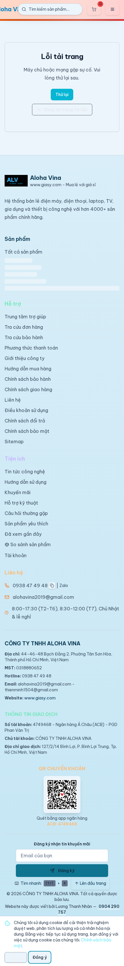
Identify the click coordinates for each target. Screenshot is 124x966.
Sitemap (14, 441)
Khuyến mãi (18, 492)
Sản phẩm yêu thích (26, 524)
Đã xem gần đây (23, 534)
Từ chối (15, 957)
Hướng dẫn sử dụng (25, 482)
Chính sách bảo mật (27, 431)
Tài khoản (16, 555)
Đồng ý (40, 957)
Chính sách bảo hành (28, 379)
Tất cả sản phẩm (23, 252)
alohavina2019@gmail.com (43, 597)
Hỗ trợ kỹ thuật (21, 503)
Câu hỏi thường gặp (26, 513)
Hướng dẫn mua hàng (28, 369)
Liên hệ (13, 400)
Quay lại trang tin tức (65, 109)
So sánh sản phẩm (30, 544)
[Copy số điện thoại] (52, 585)
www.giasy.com (40, 698)
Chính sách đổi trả (25, 421)
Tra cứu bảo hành (24, 337)
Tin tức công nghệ (25, 471)
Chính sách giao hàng (28, 389)
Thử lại (62, 94)
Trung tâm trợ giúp (25, 316)
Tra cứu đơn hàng (24, 327)
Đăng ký (66, 870)
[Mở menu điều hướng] (112, 9)
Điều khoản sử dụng (26, 410)
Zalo (63, 585)
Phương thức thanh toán (31, 348)
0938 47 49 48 (30, 585)
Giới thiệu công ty (24, 358)
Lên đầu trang (93, 883)
